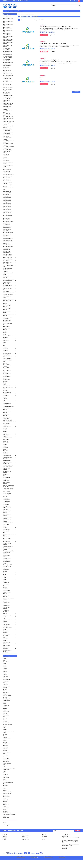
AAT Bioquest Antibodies (7, 280)
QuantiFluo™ (5, 587)
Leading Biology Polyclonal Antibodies (8, 126)
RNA (4, 618)
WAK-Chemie (5, 799)
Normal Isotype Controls (7, 564)
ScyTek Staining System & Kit (8, 279)
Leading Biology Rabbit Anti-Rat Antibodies (8, 135)
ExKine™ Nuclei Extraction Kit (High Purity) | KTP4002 (53, 43)
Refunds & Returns (48, 857)
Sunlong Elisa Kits (6, 634)
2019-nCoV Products (7, 321)
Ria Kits (4, 616)
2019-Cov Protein (6, 318)
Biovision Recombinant (7, 356)
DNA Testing (5, 401)
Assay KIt (5, 68)
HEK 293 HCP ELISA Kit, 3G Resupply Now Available (70, 844)
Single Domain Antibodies (7, 300)
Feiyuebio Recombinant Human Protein (7, 463)
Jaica (4, 766)
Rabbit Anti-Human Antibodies (6, 600)
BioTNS (4, 803)
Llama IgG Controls (6, 537)
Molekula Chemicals (6, 168)
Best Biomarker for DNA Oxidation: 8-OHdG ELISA (70, 840)
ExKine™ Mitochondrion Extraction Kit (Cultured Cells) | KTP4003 (55, 26)
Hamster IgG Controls (7, 493)
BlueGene (5, 702)
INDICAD (4, 806)
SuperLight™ (5, 635)
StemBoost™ (5, 632)
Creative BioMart (6, 723)
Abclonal (4, 690)
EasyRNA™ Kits (6, 418)
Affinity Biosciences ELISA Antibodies (8, 25)
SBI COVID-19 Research (7, 627)
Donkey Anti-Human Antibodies (6, 409)
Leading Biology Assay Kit (7, 95)
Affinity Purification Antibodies (6, 329)
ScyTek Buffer (5, 271)
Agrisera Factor (6, 53)
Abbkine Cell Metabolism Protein (7, 216)
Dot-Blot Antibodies (6, 417)
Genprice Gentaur (6, 769)
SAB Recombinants (6, 624)
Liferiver (4, 798)
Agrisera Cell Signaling (7, 49)
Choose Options (44, 34)
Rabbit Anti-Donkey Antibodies (6, 596)
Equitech (4, 753)
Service (4, 189)
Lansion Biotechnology (7, 791)
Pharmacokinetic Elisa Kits (8, 317)
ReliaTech (5, 729)
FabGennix (5, 708)
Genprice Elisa (5, 774)
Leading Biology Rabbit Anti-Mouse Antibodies (8, 132)
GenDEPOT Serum (6, 92)
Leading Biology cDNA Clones (8, 97)
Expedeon (5, 756)
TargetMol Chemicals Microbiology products (7, 207)
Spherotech (5, 740)
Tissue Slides (5, 639)
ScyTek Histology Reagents (8, 273)
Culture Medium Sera (7, 392)
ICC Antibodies (6, 504)
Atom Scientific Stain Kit (7, 70)
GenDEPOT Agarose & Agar (8, 75)
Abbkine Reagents (6, 249)
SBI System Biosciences (7, 724)
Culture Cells (5, 390)
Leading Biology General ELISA (7, 111)
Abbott (4, 779)
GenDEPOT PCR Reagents (7, 87)
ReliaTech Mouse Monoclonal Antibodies (8, 315)
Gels (4, 475)
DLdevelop (5, 682)
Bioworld (5, 689)
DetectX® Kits (6, 395)
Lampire (4, 732)
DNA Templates (6, 651)
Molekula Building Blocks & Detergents (8, 163)
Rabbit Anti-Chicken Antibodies (6, 593)
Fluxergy (4, 788)
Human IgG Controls (6, 501)
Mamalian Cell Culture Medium (7, 539)
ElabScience (5, 684)
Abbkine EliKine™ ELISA (7, 226)
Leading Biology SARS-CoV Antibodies (8, 144)
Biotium (4, 669)
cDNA (4, 361)
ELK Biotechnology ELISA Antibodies (7, 306)
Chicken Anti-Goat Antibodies (6, 368)
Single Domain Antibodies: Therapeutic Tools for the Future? (70, 838)
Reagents (5, 613)
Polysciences (5, 816)
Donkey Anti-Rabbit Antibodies (6, 415)
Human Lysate (5, 502)
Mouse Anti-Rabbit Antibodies (6, 556)
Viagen (4, 772)
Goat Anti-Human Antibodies (8, 486)
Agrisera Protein (6, 60)
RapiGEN (4, 787)
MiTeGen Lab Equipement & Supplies (8, 266)
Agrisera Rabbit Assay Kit (7, 64)
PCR (4, 576)
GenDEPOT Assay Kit (7, 78)
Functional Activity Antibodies (6, 469)
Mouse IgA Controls (6, 558)
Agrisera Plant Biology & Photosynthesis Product (7, 57)
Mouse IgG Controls (6, 560)
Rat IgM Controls (6, 611)
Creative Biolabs (6, 661)
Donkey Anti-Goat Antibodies (8, 406)
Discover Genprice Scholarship (67, 845)
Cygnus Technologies (7, 751)
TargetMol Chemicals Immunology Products (7, 204)
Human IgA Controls (6, 499)
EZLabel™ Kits (5, 450)
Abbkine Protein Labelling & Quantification (8, 242)
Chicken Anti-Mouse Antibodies (7, 374)
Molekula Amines (6, 154)
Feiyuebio (5, 668)
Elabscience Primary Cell (7, 73)
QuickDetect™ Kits (6, 590)
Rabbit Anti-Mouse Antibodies (6, 603)
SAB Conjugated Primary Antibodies (7, 620)
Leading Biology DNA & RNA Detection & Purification (8, 104)
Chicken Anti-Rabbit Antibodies (6, 377)
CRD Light (5, 790)
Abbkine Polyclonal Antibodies (6, 236)
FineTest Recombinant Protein (7, 296)
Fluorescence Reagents (7, 466)
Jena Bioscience (6, 715)
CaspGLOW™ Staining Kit (7, 360)
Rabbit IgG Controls (6, 605)
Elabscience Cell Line (7, 72)
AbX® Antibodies (6, 326)
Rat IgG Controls (6, 610)
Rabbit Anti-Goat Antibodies (8, 598)
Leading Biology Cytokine (7, 98)
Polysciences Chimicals (7, 268)
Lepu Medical (5, 780)
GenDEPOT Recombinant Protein (7, 90)
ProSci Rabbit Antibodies (7, 283)
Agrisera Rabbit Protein (7, 65)
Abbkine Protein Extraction (8, 240)
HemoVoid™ (5, 496)
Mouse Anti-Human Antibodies (6, 553)
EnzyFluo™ (5, 429)
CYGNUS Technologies (7, 393)
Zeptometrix (5, 748)
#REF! (41, 77)
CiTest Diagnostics (6, 743)
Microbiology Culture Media (8, 546)
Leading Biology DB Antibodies (6, 101)
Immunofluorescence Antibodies (7, 514)
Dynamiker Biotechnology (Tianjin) (9, 814)
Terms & (21, 857)
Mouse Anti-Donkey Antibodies (6, 548)
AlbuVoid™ (5, 332)
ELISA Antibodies (6, 423)
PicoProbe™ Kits (6, 582)
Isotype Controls (6, 524)
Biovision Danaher (65, 836)
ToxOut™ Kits (5, 640)
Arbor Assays (5, 745)
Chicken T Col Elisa (6, 379)
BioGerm (4, 809)
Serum (4, 629)
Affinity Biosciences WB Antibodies (7, 46)
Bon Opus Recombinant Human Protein (7, 286)
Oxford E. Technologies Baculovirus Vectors (7, 180)
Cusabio (4, 663)
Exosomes (5, 444)
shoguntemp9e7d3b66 (7, 194)
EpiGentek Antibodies (7, 434)
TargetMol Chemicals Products (7, 213)
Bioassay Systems (6, 755)
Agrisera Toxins (6, 67)
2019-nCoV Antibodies (7, 320)
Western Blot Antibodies (7, 650)
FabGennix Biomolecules (7, 457)
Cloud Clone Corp (6, 686)
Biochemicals (5, 348)
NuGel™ (4, 568)
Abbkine (4, 703)
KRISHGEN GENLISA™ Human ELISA (8, 535)
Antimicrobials (5, 340)
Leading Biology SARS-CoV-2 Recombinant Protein (8, 147)
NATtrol (4, 563)
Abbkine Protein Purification (8, 244)
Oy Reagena (5, 776)
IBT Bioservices (6, 758)
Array (4, 345)
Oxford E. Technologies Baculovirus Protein (7, 177)
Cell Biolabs (5, 742)
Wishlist (23, 836)
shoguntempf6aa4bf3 (7, 196)
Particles (4, 574)
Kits (4, 532)
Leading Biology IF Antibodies (8, 116)
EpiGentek (5, 674)
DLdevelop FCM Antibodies (8, 294)
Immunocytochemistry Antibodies (7, 511)
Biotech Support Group (7, 760)
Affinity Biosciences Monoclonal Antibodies (7, 28)
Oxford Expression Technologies (9, 768)
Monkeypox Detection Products (7, 312)
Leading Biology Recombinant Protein (8, 141)
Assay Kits (5, 347)
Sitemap (13, 858)
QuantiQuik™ (5, 589)
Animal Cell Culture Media (7, 335)
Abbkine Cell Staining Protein (8, 221)
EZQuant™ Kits (6, 452)
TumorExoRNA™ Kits (7, 642)
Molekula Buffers (6, 160)
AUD (27, 0)
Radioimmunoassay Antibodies (6, 608)
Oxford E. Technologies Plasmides (7, 185)
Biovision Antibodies (7, 353)
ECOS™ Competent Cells (7, 420)
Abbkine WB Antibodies (7, 255)
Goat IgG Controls (6, 491)
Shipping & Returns (25, 839)
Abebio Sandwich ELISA (7, 257)
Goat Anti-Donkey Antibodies (8, 485)
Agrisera (4, 719)
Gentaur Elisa (5, 479)
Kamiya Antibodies (6, 529)
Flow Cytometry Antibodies (8, 465)
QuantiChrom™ (6, 585)
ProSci (4, 665)
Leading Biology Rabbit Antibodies (7, 138)
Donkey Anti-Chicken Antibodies (7, 404)
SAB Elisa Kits (5, 622)
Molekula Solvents (6, 172)
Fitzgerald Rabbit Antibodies (8, 298)
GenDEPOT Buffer (6, 80)
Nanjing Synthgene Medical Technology (8, 783)
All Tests (4, 334)
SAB (4, 660)
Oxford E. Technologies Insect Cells (7, 183)
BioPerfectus (5, 811)
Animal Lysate (5, 337)
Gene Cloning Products (7, 477)
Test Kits (4, 637)
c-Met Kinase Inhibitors (7, 358)
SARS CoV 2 (5, 626)
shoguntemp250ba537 (7, 191)
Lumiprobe (5, 737)
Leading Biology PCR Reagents (7, 123)
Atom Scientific (6, 761)
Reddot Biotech (6, 705)
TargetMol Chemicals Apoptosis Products (7, 198)
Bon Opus (5, 721)
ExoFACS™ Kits (6, 439)
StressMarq (5, 671)
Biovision (5, 697)
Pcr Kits (4, 577)
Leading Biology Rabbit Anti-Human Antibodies (8, 129)
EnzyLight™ (5, 431)
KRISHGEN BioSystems (7, 695)
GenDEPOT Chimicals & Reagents (7, 82)
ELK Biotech (5, 764)
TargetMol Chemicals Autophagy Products (7, 201)
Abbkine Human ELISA (7, 227)
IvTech (4, 771)
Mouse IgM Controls (7, 561)
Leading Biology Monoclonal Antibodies (8, 119)
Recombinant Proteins (7, 615)
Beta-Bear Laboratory (7, 812)
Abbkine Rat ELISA (6, 248)
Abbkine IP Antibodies (7, 230)
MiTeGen (4, 726)
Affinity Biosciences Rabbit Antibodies (8, 43)
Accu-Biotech (5, 785)
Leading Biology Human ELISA (7, 114)
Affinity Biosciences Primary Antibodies (8, 37)
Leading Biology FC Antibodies (6, 108)
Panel (4, 572)
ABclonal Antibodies (7, 282)
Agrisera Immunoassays (7, 54)
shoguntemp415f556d (7, 192)
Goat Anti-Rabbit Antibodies (8, 490)
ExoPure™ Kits (5, 441)
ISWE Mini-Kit (5, 527)
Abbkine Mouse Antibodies (8, 232)
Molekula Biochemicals (7, 158)
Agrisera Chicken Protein (7, 51)
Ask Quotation (7, 11)
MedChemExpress (6, 700)
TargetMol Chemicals (7, 793)
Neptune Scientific (6, 796)
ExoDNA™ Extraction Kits (7, 438)
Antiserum (5, 343)
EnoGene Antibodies (7, 426)
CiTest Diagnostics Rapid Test (7, 289)
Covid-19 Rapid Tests (7, 386)
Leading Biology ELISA (7, 106)
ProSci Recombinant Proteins (8, 188)
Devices (4, 397)
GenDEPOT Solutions (7, 93)
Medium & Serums (6, 541)
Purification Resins (6, 584)
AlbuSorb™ (5, 331)
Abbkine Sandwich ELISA (7, 254)
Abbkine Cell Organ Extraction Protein (6, 219)
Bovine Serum (64, 848)
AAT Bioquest (5, 677)
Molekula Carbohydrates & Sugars (8, 166)
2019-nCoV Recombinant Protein (7, 324)
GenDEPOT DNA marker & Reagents (7, 85)
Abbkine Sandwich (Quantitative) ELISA (7, 252)
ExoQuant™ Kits (6, 442)
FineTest (4, 673)
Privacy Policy (62, 857)
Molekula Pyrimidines (7, 169)
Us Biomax (5, 727)
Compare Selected (76, 91)
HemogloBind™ (6, 494)
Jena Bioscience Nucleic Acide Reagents (7, 263)
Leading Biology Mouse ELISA (8, 121)
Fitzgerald (5, 666)
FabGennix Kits (6, 458)
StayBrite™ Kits (6, 630)
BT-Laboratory (5, 676)
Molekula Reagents (6, 171)
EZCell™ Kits (5, 447)
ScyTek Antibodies (6, 269)
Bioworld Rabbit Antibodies (8, 259)
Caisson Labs (5, 747)
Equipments (5, 436)
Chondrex (5, 750)
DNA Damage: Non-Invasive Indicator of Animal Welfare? (70, 842)
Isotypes (4, 526)
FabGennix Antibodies (7, 455)
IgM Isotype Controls (7, 507)
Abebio (4, 706)
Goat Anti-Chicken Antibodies (6, 483)
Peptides (4, 579)
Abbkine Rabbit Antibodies (8, 246)
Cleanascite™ (5, 381)
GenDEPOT (5, 734)
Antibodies (5, 339)
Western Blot (5, 648)
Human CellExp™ (6, 498)
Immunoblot (5, 509)
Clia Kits (4, 382)
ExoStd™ (4, 446)
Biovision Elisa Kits (6, 355)
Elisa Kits (5, 425)
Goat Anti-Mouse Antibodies (8, 488)
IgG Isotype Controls (7, 506)
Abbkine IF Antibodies (7, 229)
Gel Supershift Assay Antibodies (7, 472)
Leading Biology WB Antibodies (6, 152)
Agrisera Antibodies (6, 48)
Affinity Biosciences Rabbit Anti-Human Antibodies (8, 40)
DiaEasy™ (5, 398)
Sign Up (75, 0)
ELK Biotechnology (6, 679)
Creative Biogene (6, 808)
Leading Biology (6, 681)
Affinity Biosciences (6, 694)
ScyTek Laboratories (7, 739)
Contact (20, 11)
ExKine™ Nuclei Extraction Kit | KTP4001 (49, 60)
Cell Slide (5, 363)
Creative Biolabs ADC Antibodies (7, 303)
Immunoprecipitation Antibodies (7, 520)
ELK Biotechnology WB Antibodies (7, 309)
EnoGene (5, 658)
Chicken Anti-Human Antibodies (7, 371)
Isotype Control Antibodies (8, 522)
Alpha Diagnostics (6, 711)
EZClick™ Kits (5, 449)
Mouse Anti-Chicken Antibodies (7, 544)
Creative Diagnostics (7, 698)
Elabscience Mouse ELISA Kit (8, 421)
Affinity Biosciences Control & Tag (8, 22)
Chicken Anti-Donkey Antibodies (7, 365)
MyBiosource (5, 795)
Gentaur (4, 735)
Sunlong (4, 710)
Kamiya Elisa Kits (6, 530)
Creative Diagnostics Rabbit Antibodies (8, 388)
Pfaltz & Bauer (5, 692)
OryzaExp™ (5, 571)
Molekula (5, 713)
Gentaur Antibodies (6, 260)
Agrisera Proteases (6, 59)
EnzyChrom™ (5, 428)
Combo (4, 384)
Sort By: (35, 20)
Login (71, 0)
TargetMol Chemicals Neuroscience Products (7, 210)
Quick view (28, 36)
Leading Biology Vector (7, 149)
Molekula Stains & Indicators (8, 174)
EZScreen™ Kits (6, 454)
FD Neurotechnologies (7, 763)
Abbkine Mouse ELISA (7, 234)
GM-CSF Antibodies (6, 480)
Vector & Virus (5, 643)
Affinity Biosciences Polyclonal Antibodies (7, 34)
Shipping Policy (34, 857)
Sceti (4, 716)
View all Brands (6, 817)
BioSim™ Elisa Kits (6, 351)
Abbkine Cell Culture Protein (8, 16)
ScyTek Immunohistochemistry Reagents (7, 276)
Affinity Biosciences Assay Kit (8, 19)
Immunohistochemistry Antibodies (7, 517)
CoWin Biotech (6, 804)
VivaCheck (5, 801)
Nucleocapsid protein (7, 566)
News (14, 11)
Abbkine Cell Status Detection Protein (6, 224)
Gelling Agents (5, 474)
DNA (4, 400)
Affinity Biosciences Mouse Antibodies (8, 31)
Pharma (4, 580)
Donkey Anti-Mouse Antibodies (6, 412)
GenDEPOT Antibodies (7, 76)
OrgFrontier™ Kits (6, 569)
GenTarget (5, 718)
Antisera (4, 342)
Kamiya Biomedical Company (8, 731)
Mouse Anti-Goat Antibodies (8, 550)
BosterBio (5, 687)
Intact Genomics (6, 777)
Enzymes (5, 433)
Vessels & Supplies (6, 645)
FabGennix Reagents (7, 460)
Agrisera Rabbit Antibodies (8, 62)
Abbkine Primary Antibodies (8, 238)
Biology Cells (5, 350)
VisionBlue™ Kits (6, 647)
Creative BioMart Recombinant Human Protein (8, 292)
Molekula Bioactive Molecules (6, 156)
